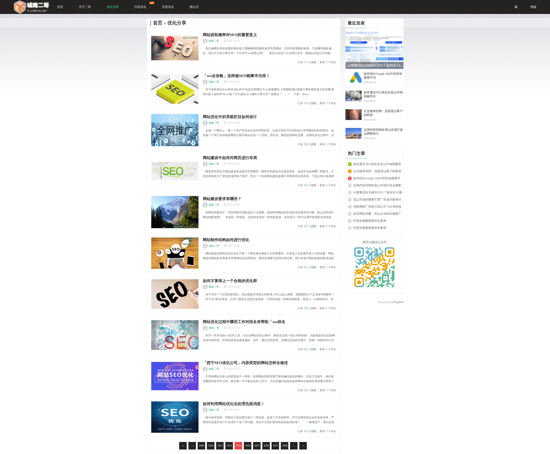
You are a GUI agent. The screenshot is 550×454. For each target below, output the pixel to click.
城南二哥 (214, 40)
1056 (266, 445)
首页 (157, 23)
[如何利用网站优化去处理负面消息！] (175, 417)
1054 (247, 445)
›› (303, 445)
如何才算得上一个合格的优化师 (230, 281)
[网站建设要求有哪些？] (175, 212)
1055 (257, 445)
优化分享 (176, 23)
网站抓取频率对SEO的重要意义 (230, 35)
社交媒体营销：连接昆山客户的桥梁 (377, 171)
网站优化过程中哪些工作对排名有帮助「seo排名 (244, 322)
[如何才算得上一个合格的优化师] (175, 294)
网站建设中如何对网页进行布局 (230, 158)
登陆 (533, 7)
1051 (220, 445)
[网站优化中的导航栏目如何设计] (175, 130)
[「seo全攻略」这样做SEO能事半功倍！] (175, 89)
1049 (201, 445)
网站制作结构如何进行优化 (226, 240)
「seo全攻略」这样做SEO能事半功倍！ (236, 76)
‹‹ (183, 445)
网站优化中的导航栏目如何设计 (230, 117)
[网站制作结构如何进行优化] (175, 253)
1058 (284, 445)
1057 (275, 445)
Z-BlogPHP (397, 302)
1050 (210, 445)
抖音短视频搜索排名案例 (369, 220)
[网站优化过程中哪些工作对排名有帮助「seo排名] (175, 335)
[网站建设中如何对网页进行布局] (175, 171)
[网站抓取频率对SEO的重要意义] (175, 48)
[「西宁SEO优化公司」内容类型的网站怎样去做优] (175, 376)
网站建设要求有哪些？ (222, 199)
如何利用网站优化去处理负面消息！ (234, 404)
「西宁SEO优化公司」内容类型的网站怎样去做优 (245, 363)
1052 (229, 445)
